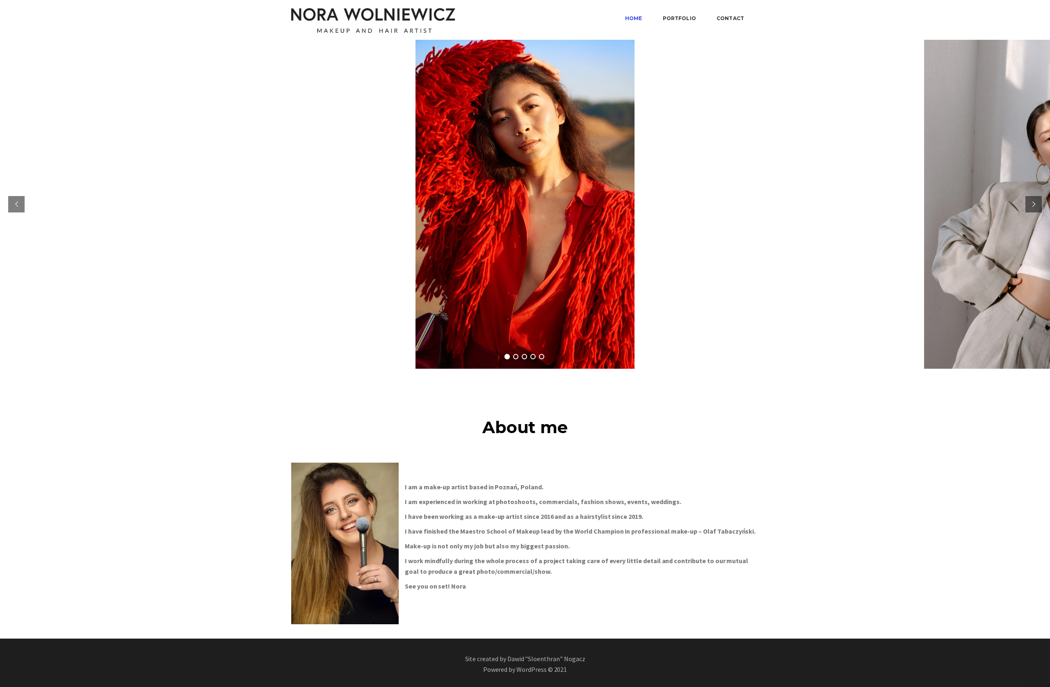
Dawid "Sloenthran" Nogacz (546, 659)
